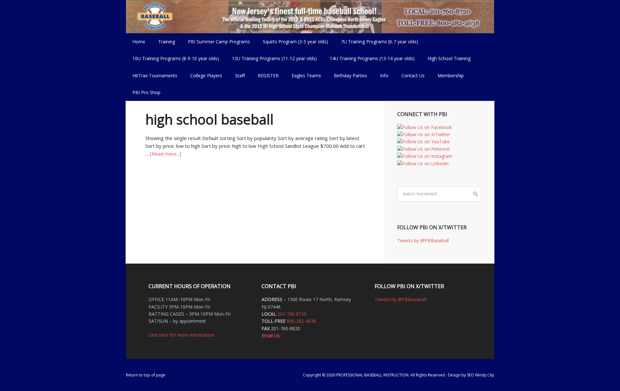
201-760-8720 (291, 314)
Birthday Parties (350, 75)
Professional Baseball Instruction (310, 16)
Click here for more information (181, 335)
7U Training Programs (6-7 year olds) (379, 41)
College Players (206, 75)
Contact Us (413, 75)
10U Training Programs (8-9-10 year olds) (172, 58)
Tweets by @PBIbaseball (423, 240)
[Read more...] (165, 153)
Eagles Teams (303, 75)
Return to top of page (145, 375)
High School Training (445, 58)
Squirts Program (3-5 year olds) (295, 41)
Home (138, 41)
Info (381, 75)
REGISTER (268, 75)
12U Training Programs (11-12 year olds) (271, 58)
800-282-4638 (301, 321)
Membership (451, 75)
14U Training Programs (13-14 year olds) (369, 58)
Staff (240, 75)
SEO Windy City (480, 375)
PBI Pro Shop (143, 92)
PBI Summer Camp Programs (215, 41)
